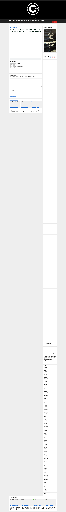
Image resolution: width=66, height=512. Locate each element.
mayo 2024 (45, 401)
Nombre (11, 87)
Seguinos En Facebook (47, 343)
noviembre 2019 (46, 476)
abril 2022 (45, 436)
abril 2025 (45, 388)
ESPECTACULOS (42, 20)
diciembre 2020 (46, 458)
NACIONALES (13, 20)
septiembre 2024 (46, 395)
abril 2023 (45, 419)
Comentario (11, 77)
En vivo (55, 22)
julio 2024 (45, 398)
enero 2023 (45, 423)
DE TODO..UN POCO (12, 27)
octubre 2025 (45, 381)
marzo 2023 (45, 420)
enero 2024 (45, 406)
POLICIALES (37, 20)
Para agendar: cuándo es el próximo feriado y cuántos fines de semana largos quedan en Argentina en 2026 (36, 110)
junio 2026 (45, 370)
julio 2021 (45, 448)
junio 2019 (45, 483)
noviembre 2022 (46, 426)
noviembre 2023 (46, 409)
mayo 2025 (45, 387)
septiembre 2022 (46, 429)
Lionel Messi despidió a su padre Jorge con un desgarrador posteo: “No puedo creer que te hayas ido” (25, 110)
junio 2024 (45, 399)
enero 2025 (45, 391)
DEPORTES (29, 20)
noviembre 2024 (46, 392)
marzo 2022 (45, 437)
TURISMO (40, 505)
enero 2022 (45, 440)
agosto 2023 (45, 413)
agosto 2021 (45, 447)
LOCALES (22, 20)
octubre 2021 (45, 444)
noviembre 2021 (46, 443)
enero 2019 (45, 490)
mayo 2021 (45, 451)
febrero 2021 (45, 455)
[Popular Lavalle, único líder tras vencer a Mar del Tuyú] (50, 502)
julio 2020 (45, 465)
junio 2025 (45, 385)
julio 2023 (45, 415)
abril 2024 (45, 402)
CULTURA (25, 20)
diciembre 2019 (46, 475)
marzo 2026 (45, 374)
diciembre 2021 (46, 441)
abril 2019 (45, 486)
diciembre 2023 (46, 408)
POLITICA (33, 20)
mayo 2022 (45, 434)
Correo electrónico (12, 90)
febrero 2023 (45, 422)
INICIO (10, 20)
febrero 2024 (45, 405)
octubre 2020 (45, 461)
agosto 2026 (45, 367)
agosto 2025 (45, 384)
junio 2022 (45, 433)
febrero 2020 (45, 472)
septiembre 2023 (46, 412)
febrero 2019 (45, 489)
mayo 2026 (45, 371)
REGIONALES (18, 20)
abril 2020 (45, 469)
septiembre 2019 (46, 479)
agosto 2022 (45, 430)
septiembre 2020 (46, 462)
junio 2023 (45, 416)
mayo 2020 (45, 468)
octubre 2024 (45, 394)
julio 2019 (45, 482)
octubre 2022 (45, 427)
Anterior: (16, 71)
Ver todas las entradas (19, 66)
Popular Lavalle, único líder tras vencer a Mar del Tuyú (50, 508)
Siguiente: (34, 71)
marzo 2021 (45, 454)
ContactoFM (17, 63)
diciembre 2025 (46, 378)
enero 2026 (45, 377)
